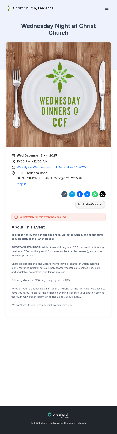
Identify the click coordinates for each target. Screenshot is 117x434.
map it (21, 184)
